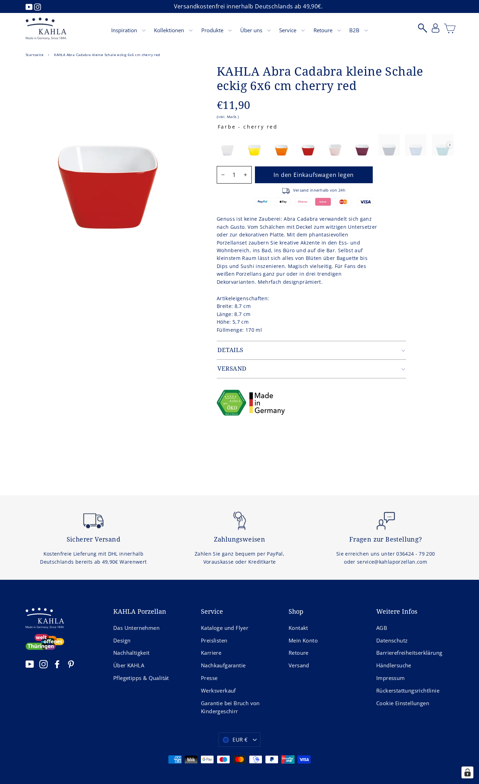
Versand (299, 665)
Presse (209, 677)
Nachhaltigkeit (131, 652)
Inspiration (125, 30)
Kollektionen (169, 30)
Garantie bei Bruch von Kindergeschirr (230, 707)
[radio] (227, 145)
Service (288, 30)
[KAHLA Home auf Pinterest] (71, 663)
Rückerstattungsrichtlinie (407, 690)
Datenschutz (391, 640)
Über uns (252, 30)
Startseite (34, 54)
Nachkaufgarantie (223, 665)
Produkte (213, 30)
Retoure (323, 30)
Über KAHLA (128, 665)
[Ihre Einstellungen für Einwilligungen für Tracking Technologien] (467, 772)
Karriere (211, 652)
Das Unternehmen (136, 627)
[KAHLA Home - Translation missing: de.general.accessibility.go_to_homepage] (46, 29)
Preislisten (214, 640)
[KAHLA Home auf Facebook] (57, 663)
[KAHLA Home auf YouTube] (30, 663)
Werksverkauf (218, 690)
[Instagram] (37, 6)
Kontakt (298, 627)
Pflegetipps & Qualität (141, 677)
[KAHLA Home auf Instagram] (43, 663)
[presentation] (449, 144)
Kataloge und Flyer (224, 627)
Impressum (390, 677)
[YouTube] (30, 6)
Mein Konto (303, 640)
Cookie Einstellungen (402, 703)
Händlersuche (393, 665)
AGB (381, 627)
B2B (355, 30)
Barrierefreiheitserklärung (409, 652)
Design (121, 640)
